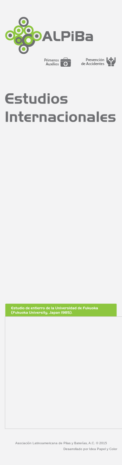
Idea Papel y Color (103, 449)
